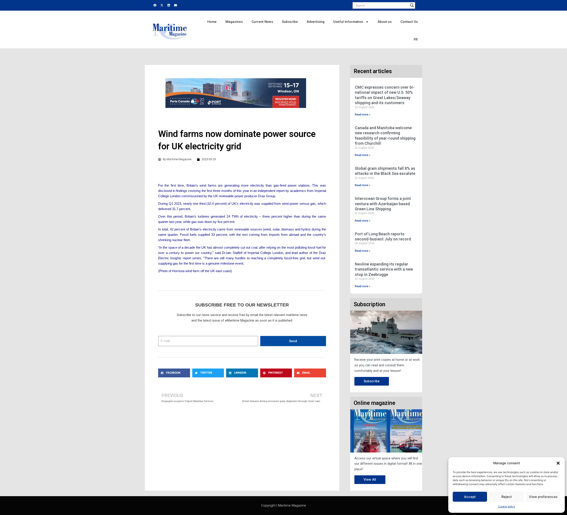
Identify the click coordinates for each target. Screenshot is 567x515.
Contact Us (409, 22)
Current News (262, 22)
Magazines (234, 22)
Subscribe (290, 22)
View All (370, 480)
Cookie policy (506, 506)
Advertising (315, 22)
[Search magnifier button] (412, 5)
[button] (558, 463)
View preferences (543, 497)
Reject (506, 497)
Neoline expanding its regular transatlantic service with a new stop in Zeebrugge (384, 269)
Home (212, 22)
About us (385, 22)
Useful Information (348, 22)
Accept (470, 497)
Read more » (362, 114)
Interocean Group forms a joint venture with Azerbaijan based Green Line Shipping (383, 203)
